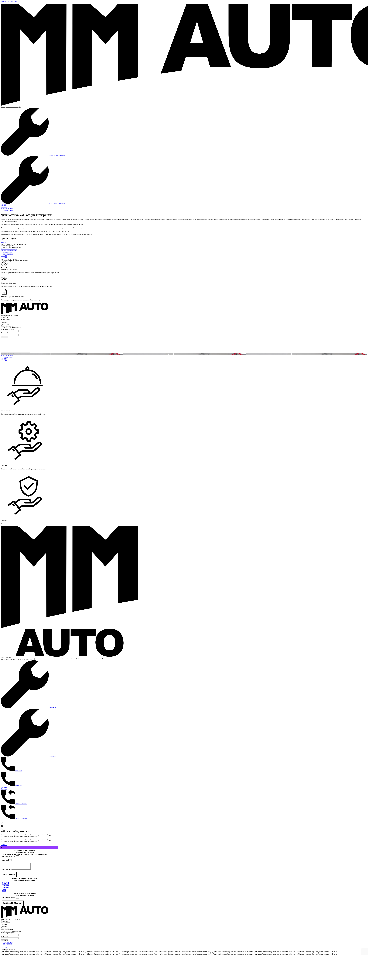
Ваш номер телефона (9, 856)
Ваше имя (5, 860)
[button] (184, 354)
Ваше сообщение (7, 869)
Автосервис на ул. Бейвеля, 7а (11, 107)
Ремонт (3, 242)
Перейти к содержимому (9, 1)
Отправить (5, 337)
